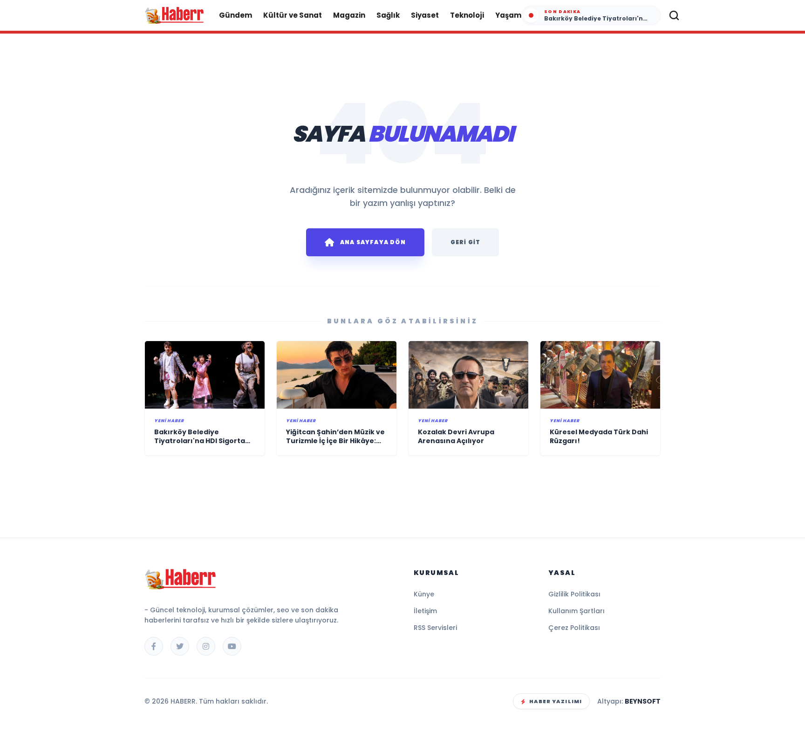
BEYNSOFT (643, 701)
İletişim (425, 611)
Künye (424, 594)
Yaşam (508, 15)
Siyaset (425, 15)
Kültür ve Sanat (292, 15)
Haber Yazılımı (555, 701)
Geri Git (465, 242)
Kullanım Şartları (576, 611)
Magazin (349, 15)
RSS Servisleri (435, 627)
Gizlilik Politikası (574, 594)
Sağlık (388, 15)
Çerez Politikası (574, 627)
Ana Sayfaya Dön (373, 242)
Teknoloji (467, 15)
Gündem (235, 15)
